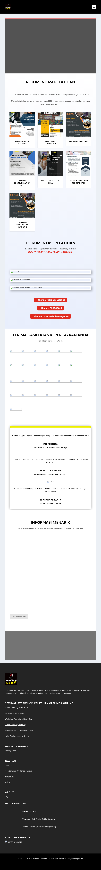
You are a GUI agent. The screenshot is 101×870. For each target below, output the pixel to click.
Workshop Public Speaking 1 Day (18, 719)
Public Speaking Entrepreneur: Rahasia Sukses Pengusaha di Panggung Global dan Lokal (49, 575)
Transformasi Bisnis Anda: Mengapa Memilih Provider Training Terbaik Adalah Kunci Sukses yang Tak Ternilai (48, 601)
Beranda (8, 765)
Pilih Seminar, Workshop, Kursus (18, 771)
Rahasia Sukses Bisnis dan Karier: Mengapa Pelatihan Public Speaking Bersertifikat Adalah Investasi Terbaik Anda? (47, 551)
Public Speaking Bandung (15, 724)
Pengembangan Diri (20, 606)
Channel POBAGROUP (51, 308)
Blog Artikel (9, 776)
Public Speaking (18, 558)
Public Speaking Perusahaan (16, 707)
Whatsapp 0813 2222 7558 (51, 651)
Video (7, 782)
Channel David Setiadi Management (51, 316)
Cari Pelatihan (32, 52)
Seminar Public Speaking (15, 713)
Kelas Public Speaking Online (17, 736)
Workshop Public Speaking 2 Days (19, 730)
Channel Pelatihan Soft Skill (52, 300)
